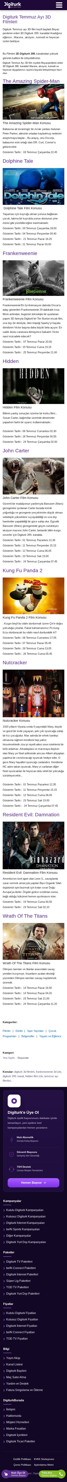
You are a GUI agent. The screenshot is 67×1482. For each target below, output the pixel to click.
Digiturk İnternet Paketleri (22, 1274)
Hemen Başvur (31, 1182)
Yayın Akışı (13, 1357)
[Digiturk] (13, 5)
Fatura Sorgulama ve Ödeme (24, 1389)
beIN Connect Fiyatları (20, 1332)
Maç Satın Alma (16, 1377)
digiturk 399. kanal (13, 1076)
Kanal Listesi (14, 1364)
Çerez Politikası (22, 1464)
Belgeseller (27, 1036)
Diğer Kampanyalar (18, 1235)
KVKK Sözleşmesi (44, 1459)
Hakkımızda (13, 1415)
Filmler (7, 1030)
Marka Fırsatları (16, 1428)
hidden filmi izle (34, 1076)
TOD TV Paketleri (17, 1287)
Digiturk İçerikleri (17, 1434)
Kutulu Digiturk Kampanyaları (24, 1210)
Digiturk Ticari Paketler (20, 1441)
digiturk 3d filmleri (24, 1071)
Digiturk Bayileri (16, 1370)
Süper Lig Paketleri (18, 1280)
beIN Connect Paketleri (21, 1268)
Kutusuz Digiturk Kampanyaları (26, 1216)
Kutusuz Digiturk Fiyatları (22, 1319)
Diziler (19, 1030)
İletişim (10, 1409)
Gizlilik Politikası (22, 1459)
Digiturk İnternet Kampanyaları (25, 1222)
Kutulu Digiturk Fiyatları (21, 1313)
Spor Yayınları (35, 1030)
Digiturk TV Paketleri (19, 1261)
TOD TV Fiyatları (17, 1338)
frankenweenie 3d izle (48, 1071)
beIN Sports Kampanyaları (23, 1229)
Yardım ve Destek (17, 1383)
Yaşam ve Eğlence (50, 1036)
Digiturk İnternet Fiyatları (21, 1325)
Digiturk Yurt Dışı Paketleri (22, 1293)
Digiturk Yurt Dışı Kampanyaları (26, 1242)
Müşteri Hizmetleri (17, 1422)
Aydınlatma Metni (44, 1464)
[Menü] (59, 5)
